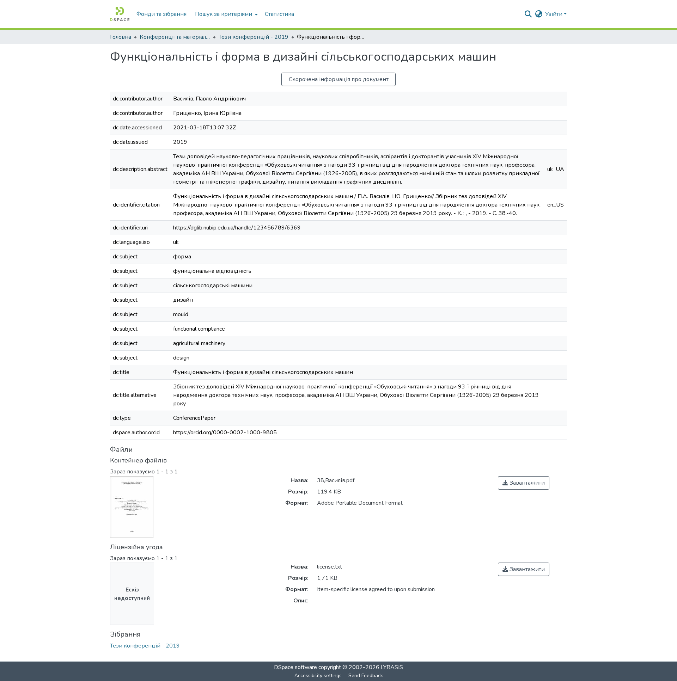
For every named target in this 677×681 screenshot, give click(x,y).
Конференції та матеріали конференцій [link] (175, 37)
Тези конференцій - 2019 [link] (253, 37)
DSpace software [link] (295, 667)
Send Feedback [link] (365, 675)
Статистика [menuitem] (279, 14)
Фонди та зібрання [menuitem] (161, 14)
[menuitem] (226, 14)
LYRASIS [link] (392, 667)
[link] (523, 483)
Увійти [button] (554, 14)
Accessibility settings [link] (318, 675)
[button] (119, 14)
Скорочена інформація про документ (339, 79)
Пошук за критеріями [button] (223, 14)
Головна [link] (120, 37)
